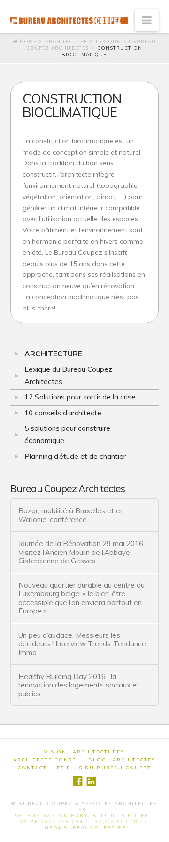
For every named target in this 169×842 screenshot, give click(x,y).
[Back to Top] (156, 829)
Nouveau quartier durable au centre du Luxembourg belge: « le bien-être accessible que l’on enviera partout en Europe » (81, 598)
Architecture (66, 41)
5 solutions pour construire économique (67, 434)
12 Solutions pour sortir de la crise (80, 396)
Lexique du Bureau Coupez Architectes (68, 375)
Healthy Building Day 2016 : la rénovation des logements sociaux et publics (78, 685)
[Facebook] (78, 781)
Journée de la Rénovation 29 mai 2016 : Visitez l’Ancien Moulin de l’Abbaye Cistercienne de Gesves (82, 552)
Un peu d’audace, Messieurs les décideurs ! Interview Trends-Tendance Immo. (82, 644)
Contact (32, 768)
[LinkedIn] (91, 781)
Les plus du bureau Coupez (102, 768)
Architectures (98, 752)
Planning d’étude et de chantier (75, 456)
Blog (97, 760)
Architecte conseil (47, 760)
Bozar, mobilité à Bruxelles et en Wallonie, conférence (71, 515)
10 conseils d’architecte (62, 412)
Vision (55, 752)
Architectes (134, 760)
